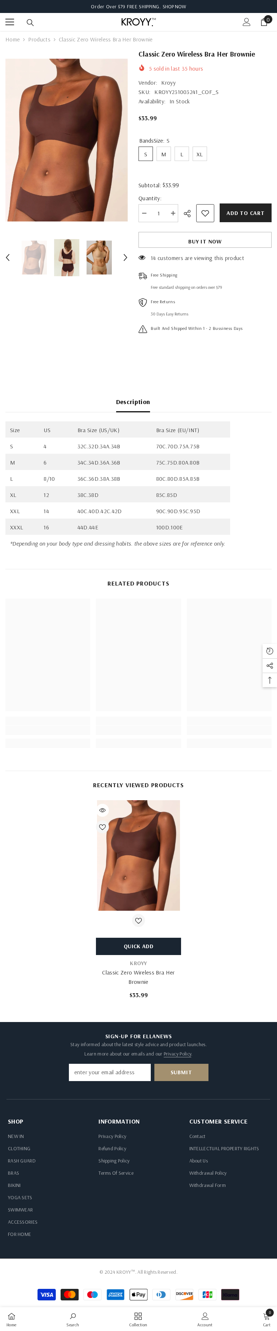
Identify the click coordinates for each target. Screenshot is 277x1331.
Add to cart (246, 212)
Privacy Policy (177, 1053)
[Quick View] (102, 810)
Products (39, 39)
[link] (47, 730)
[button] (7, 257)
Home (12, 39)
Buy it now (205, 241)
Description (133, 402)
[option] (66, 140)
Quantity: (150, 198)
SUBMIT (181, 1072)
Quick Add (138, 946)
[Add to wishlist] (205, 213)
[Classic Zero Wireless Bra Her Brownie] (138, 855)
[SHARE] (190, 213)
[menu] (9, 22)
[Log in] (247, 22)
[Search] (30, 22)
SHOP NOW (174, 6)
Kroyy (168, 82)
